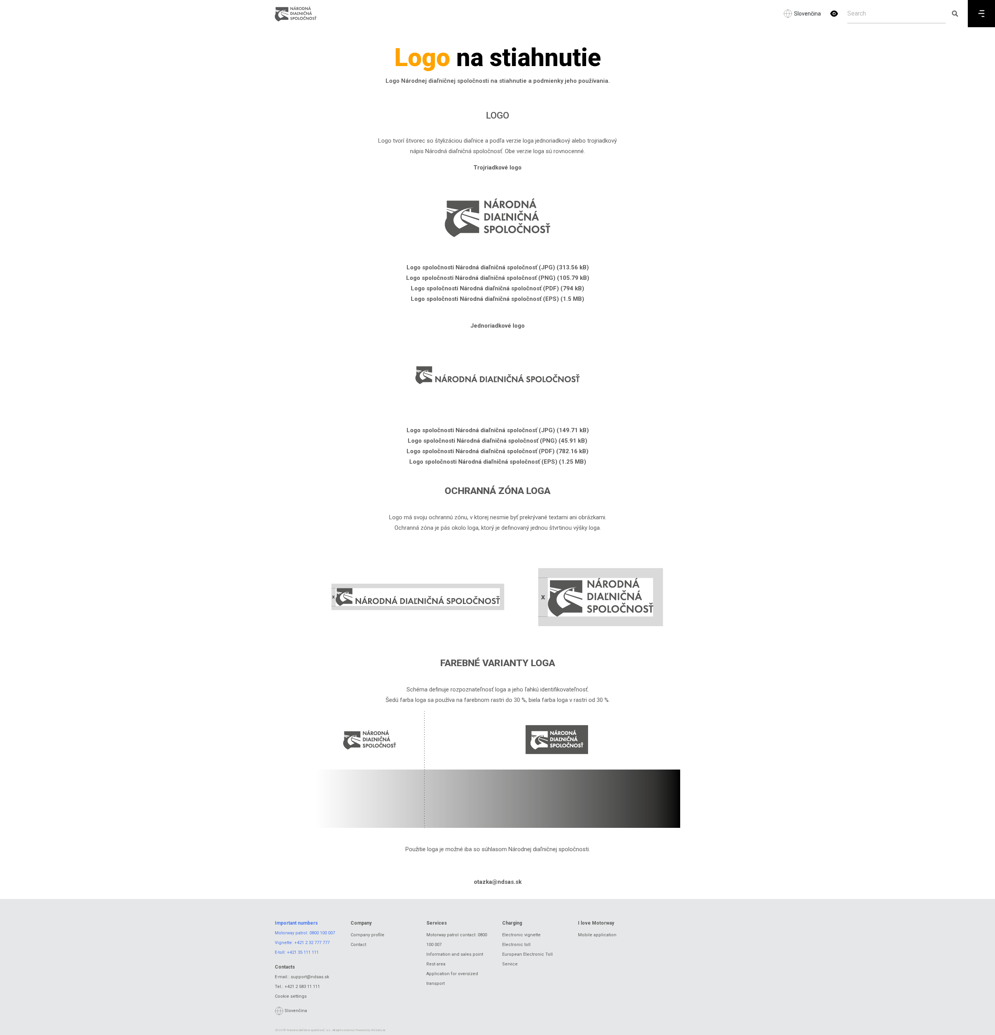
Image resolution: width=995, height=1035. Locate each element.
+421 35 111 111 (303, 952)
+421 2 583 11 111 (302, 986)
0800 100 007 (322, 933)
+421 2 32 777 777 (312, 942)
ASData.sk (378, 1030)
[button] (834, 13)
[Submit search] (955, 13)
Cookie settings (291, 996)
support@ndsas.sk (310, 976)
